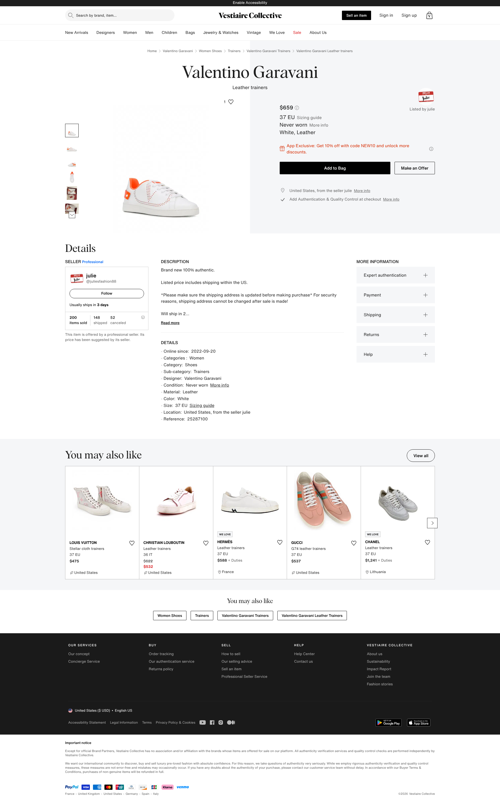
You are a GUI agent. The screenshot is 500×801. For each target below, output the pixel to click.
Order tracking (161, 654)
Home (152, 50)
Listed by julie (422, 109)
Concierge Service (84, 661)
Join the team (378, 676)
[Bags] (199, 32)
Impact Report (379, 669)
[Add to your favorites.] (132, 543)
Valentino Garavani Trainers (268, 50)
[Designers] (119, 32)
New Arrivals (76, 32)
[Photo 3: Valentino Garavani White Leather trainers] (72, 162)
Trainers (234, 50)
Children (169, 32)
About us (374, 654)
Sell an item (356, 15)
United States (113, 794)
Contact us (303, 661)
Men (149, 32)
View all (420, 455)
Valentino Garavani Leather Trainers (312, 615)
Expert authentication (385, 275)
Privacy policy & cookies (175, 722)
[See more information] (431, 149)
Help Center (304, 654)
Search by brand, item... (96, 15)
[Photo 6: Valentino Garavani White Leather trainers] (72, 208)
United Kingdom (89, 794)
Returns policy (161, 669)
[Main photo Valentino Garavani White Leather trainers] (72, 130)
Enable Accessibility (250, 2)
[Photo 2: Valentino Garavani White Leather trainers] (72, 146)
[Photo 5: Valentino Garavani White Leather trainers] (72, 193)
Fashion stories (380, 684)
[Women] (141, 32)
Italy (156, 794)
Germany (132, 794)
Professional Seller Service (244, 676)
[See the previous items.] (72, 123)
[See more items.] (72, 215)
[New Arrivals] (92, 32)
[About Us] (331, 32)
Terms (147, 722)
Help (368, 354)
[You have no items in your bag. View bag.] (429, 15)
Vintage (254, 32)
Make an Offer (414, 168)
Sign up (409, 15)
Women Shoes (210, 50)
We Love (277, 32)
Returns (371, 334)
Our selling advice (236, 661)
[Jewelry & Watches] (242, 32)
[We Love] (289, 32)
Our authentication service (171, 661)
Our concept (79, 654)
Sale (297, 32)
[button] (429, 15)
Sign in (386, 15)
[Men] (157, 32)
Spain (145, 794)
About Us (318, 32)
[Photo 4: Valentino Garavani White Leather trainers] (72, 177)
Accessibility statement (87, 722)
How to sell (230, 654)
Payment (372, 295)
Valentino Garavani (178, 50)
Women (130, 32)
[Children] (181, 32)
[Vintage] (265, 32)
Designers (105, 32)
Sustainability (378, 661)
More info (318, 125)
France (69, 794)
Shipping (372, 315)
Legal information (124, 722)
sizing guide (309, 117)
